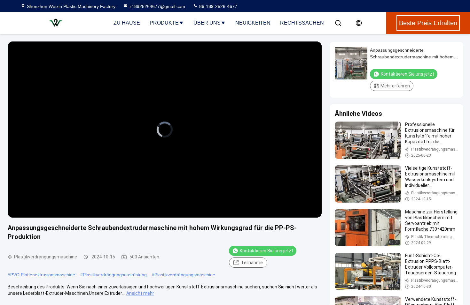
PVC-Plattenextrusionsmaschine (42, 274)
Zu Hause (127, 23)
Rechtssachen (302, 23)
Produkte (164, 23)
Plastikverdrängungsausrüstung (115, 274)
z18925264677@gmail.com (157, 6)
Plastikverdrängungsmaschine (184, 274)
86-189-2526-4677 (217, 6)
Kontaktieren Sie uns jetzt (266, 250)
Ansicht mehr (140, 293)
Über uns (207, 23)
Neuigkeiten (252, 23)
